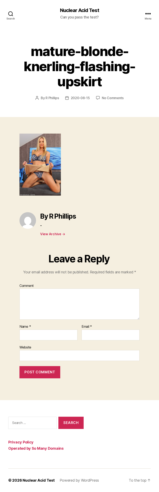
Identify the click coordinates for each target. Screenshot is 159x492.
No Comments (113, 98)
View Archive (52, 234)
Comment (26, 286)
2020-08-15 (80, 98)
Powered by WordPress (79, 480)
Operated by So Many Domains (36, 448)
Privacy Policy (21, 442)
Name (25, 327)
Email (87, 327)
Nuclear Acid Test (79, 10)
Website (25, 347)
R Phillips (52, 98)
